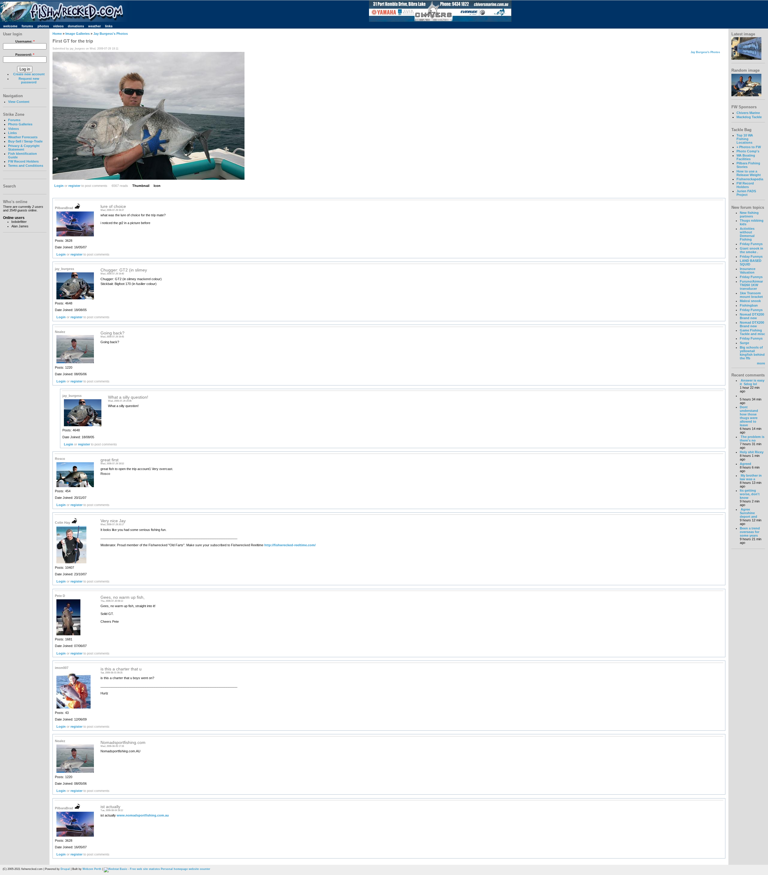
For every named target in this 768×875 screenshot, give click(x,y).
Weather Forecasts (23, 137)
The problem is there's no (752, 438)
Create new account (29, 74)
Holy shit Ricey (752, 452)
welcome (10, 26)
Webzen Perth (91, 869)
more (761, 363)
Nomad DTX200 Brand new (752, 316)
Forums (14, 120)
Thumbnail (140, 185)
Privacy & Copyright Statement (24, 147)
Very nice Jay (113, 521)
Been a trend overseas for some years (750, 531)
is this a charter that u (121, 669)
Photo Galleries (20, 124)
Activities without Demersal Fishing (747, 234)
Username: (24, 41)
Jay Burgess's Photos (110, 33)
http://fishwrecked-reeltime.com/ (290, 545)
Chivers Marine (748, 113)
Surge (744, 343)
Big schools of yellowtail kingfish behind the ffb (752, 353)
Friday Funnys (751, 244)
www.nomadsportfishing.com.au (143, 815)
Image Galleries (77, 33)
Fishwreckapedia (749, 179)
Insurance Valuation (747, 270)
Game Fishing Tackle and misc (752, 332)
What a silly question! (128, 397)
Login (59, 185)
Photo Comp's (747, 151)
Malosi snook (750, 301)
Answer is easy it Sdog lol (752, 382)
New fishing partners (749, 214)
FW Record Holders (23, 161)
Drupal (65, 869)
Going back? (112, 333)
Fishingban (749, 305)
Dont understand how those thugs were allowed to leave (749, 416)
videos (58, 26)
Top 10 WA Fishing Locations (744, 138)
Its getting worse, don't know (750, 494)
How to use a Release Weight (748, 173)
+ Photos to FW (748, 147)
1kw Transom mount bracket (751, 294)
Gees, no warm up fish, (122, 597)
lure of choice (113, 206)
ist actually (110, 807)
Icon (157, 185)
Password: (24, 54)
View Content (18, 101)
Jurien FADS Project (746, 192)
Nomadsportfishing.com (123, 742)
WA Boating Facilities (745, 157)
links (108, 26)
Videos (13, 128)
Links (12, 133)
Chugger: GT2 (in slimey (123, 270)
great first (109, 460)
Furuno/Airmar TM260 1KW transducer (751, 285)
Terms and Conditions (25, 165)
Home (57, 33)
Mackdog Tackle (749, 117)
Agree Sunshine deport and (748, 513)
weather (94, 26)
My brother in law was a (751, 477)
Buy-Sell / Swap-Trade (25, 141)
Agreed (745, 464)
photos (43, 26)
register (74, 185)
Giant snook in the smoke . (751, 250)
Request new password (29, 80)
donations (76, 26)
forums (27, 26)
